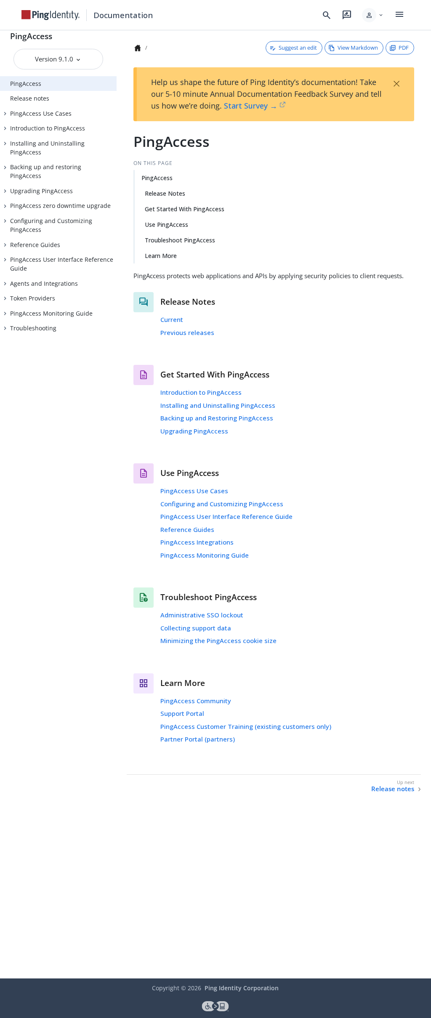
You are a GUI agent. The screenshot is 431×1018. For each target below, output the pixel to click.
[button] (373, 15)
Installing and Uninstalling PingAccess (47, 147)
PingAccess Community (195, 700)
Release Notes (165, 193)
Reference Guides (35, 245)
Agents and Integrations (44, 283)
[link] (50, 15)
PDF (404, 47)
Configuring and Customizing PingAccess (51, 225)
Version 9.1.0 (55, 59)
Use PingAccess (166, 225)
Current (171, 319)
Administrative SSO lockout (201, 615)
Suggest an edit (298, 47)
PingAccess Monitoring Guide (51, 313)
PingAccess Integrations (197, 542)
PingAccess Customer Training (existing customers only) (245, 726)
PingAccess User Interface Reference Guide (61, 263)
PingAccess (31, 36)
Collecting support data (195, 628)
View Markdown (358, 47)
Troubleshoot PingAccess (180, 240)
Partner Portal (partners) (197, 739)
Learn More (161, 256)
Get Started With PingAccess (184, 209)
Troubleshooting (33, 328)
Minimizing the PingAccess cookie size (218, 640)
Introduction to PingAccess (47, 128)
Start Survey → (250, 106)
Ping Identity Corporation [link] (242, 988)
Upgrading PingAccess (41, 191)
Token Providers (32, 298)
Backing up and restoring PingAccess (45, 171)
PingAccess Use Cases (41, 113)
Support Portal (182, 713)
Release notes (29, 98)
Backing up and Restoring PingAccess (216, 418)
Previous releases (187, 332)
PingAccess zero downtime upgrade (60, 206)
